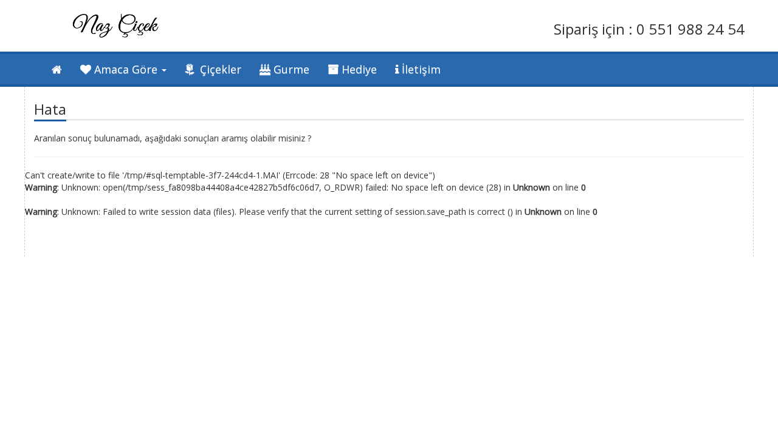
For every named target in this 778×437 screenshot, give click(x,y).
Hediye (358, 69)
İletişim (420, 69)
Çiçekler (219, 69)
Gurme (289, 69)
